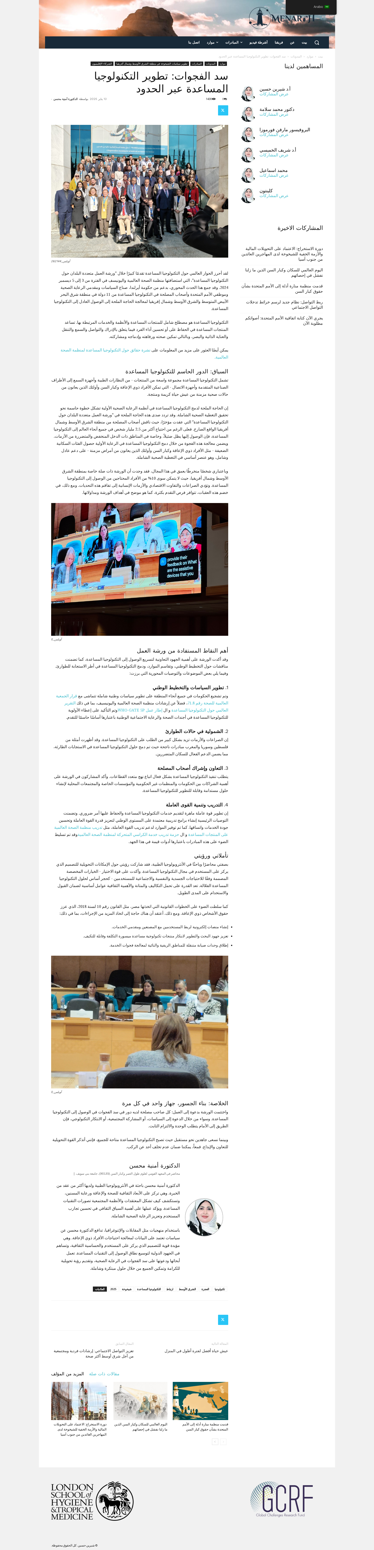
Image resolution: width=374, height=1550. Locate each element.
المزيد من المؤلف (67, 1373)
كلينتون (266, 190)
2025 (113, 1289)
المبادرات (197, 63)
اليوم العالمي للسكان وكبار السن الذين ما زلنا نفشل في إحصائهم (284, 273)
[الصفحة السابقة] (223, 1442)
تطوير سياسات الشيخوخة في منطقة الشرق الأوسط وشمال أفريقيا (152, 63)
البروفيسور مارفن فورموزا (285, 129)
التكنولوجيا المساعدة (149, 1289)
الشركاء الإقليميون (102, 63)
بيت (320, 56)
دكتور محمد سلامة (277, 109)
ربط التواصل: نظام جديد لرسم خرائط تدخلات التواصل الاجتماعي (284, 305)
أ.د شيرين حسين (275, 89)
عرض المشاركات (274, 94)
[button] (317, 42)
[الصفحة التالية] (215, 1442)
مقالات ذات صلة (104, 1373)
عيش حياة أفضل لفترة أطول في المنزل (196, 1351)
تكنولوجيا (220, 1289)
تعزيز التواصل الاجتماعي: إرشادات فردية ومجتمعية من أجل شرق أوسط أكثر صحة (94, 1354)
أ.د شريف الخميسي (278, 150)
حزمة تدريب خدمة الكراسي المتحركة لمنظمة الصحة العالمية (128, 834)
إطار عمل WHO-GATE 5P (140, 710)
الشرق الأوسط (187, 1289)
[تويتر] (223, 110)
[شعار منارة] (282, 18)
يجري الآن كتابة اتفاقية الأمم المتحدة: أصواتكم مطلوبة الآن (284, 321)
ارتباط (169, 1289)
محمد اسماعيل (274, 170)
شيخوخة (127, 1289)
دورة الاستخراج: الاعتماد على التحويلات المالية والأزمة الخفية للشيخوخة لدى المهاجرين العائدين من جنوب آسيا (80, 1429)
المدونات (296, 56)
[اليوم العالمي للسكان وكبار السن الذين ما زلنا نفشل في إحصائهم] (139, 1401)
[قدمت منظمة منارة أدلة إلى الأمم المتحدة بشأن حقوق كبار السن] (200, 1401)
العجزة (205, 1289)
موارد (310, 56)
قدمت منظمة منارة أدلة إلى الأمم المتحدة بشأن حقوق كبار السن (282, 289)
